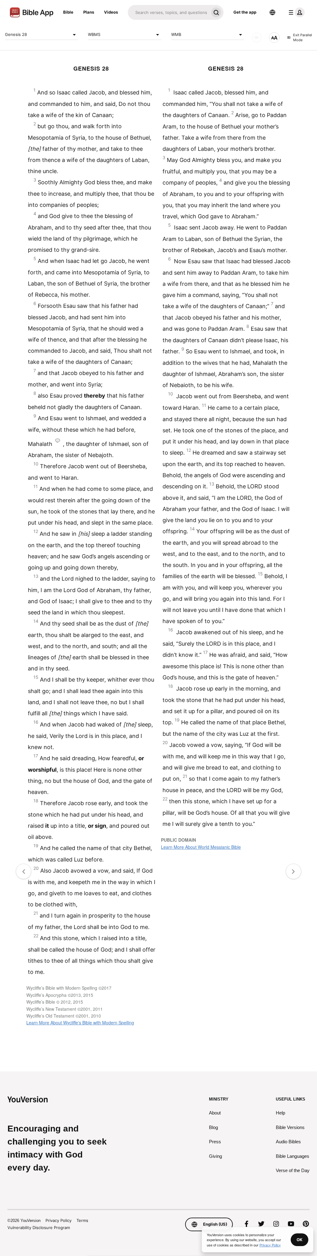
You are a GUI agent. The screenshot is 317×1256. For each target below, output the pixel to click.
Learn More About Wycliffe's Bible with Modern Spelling (80, 1022)
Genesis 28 (16, 34)
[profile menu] (295, 12)
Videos (111, 12)
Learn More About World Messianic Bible (201, 847)
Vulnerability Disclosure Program (38, 1227)
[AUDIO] (257, 37)
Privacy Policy (59, 1220)
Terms (82, 1220)
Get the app (244, 12)
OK (299, 1239)
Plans (88, 12)
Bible (68, 12)
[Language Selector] (272, 12)
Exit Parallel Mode (302, 37)
